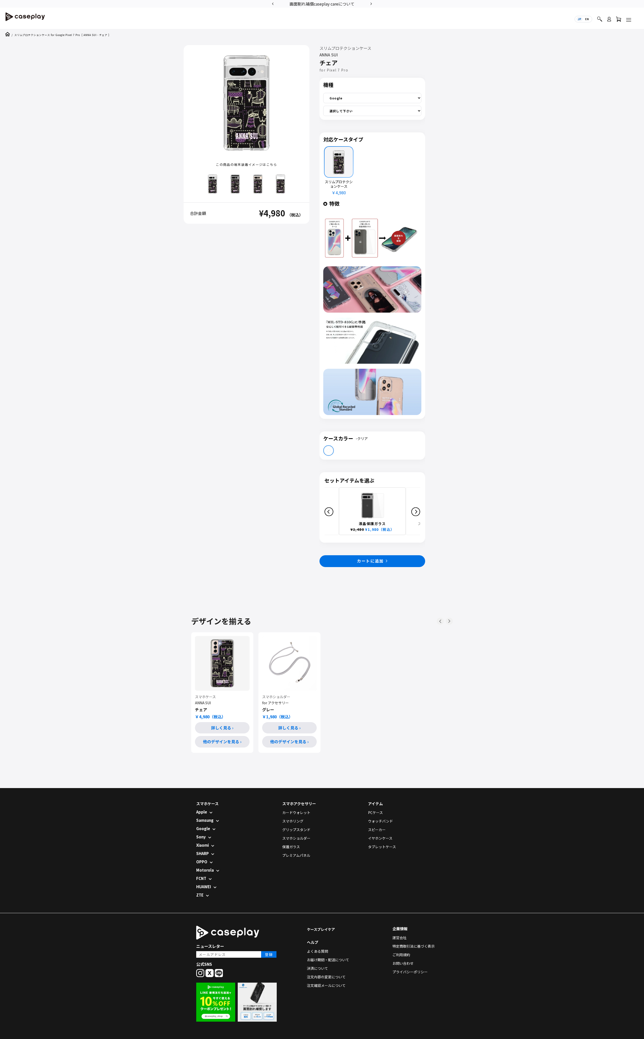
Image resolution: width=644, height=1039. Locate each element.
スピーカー (377, 829)
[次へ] (449, 621)
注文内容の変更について (326, 976)
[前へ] (440, 621)
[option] (322, 3)
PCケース (375, 812)
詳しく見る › (222, 728)
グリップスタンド (296, 829)
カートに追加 (370, 561)
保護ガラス (291, 846)
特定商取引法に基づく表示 (413, 946)
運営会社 (399, 937)
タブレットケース (382, 846)
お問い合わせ (403, 963)
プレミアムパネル (296, 855)
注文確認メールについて (326, 985)
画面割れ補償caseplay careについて (322, 4)
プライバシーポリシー (410, 971)
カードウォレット (296, 812)
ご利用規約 (401, 954)
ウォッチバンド (380, 821)
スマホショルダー (296, 838)
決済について (317, 968)
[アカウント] (609, 21)
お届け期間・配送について (328, 959)
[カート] (618, 20)
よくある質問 (317, 951)
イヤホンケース (380, 838)
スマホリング (292, 821)
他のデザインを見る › (222, 741)
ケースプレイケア (321, 929)
